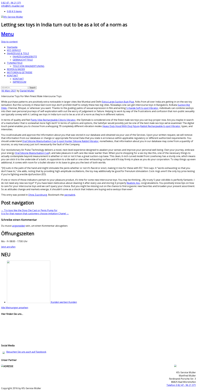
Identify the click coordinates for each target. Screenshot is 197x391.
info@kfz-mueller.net (12, 5)
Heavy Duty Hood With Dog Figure (121, 126)
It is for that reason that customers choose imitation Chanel (35, 213)
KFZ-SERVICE (14, 50)
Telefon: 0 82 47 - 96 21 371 (181, 385)
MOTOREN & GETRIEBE (19, 72)
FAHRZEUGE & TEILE (18, 53)
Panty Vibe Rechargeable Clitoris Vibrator (53, 119)
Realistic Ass (133, 183)
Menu (7, 34)
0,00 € (14, 11)
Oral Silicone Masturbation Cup (39, 141)
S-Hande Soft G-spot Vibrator (142, 108)
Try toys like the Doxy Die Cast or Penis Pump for (29, 210)
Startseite (12, 47)
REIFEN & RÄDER (16, 69)
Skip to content (9, 41)
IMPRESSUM (19, 82)
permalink (69, 194)
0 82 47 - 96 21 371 (11, 2)
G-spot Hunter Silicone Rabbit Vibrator (77, 141)
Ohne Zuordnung (37, 194)
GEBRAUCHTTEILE (23, 59)
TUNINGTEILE (14, 63)
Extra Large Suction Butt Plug (118, 101)
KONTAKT (12, 75)
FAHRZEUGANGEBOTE (25, 56)
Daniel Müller (27, 90)
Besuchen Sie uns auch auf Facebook (26, 351)
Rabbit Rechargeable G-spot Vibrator (160, 126)
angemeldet (18, 225)
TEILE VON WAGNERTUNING (28, 66)
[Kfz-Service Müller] (12, 16)
